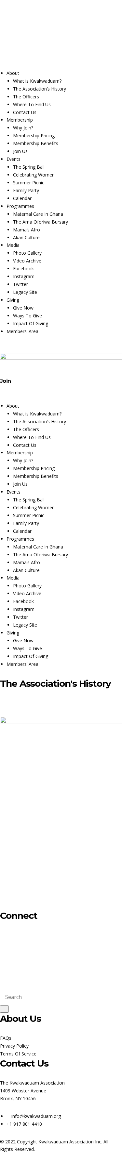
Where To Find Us (32, 104)
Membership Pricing (34, 135)
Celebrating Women (34, 175)
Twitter (36, 38)
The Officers (26, 96)
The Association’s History (39, 89)
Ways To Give (27, 315)
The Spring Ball (29, 167)
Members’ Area (22, 331)
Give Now (23, 308)
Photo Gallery (27, 253)
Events (13, 159)
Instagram (21, 38)
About (13, 73)
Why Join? (23, 128)
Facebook (7, 38)
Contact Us (60, 49)
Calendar (33, 49)
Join (5, 381)
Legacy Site (25, 292)
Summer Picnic (28, 182)
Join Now (9, 49)
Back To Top (13, 703)
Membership (20, 120)
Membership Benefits (35, 143)
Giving (13, 300)
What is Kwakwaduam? (37, 81)
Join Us (20, 151)
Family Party (26, 190)
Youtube (51, 38)
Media (13, 245)
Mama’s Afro (26, 230)
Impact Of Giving (30, 323)
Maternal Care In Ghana (38, 214)
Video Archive (27, 261)
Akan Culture (26, 237)
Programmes (20, 206)
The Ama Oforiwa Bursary (40, 222)
